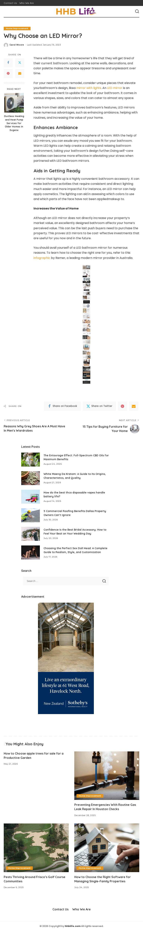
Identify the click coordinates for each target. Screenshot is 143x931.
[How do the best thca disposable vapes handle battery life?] (30, 497)
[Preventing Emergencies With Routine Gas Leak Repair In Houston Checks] (106, 775)
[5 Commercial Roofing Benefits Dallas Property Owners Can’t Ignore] (30, 515)
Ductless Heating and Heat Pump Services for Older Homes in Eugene (14, 123)
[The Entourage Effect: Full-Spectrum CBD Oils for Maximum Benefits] (30, 460)
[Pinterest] (8, 73)
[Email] (19, 73)
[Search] (137, 11)
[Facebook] (8, 62)
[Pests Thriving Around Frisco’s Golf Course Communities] (36, 847)
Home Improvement (17, 28)
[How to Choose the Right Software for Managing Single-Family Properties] (106, 847)
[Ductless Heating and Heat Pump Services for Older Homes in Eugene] (14, 103)
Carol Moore (16, 44)
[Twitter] (19, 62)
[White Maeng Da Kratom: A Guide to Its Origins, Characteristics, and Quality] (30, 478)
